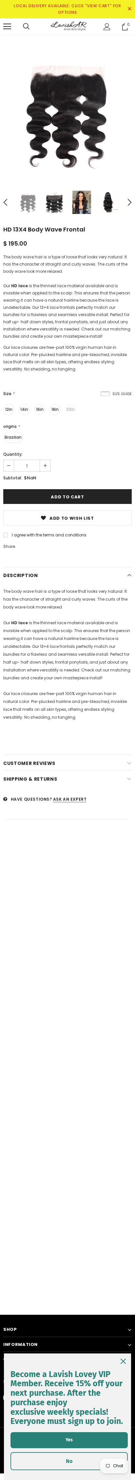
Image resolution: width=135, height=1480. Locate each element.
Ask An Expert (70, 799)
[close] (129, 9)
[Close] (123, 1361)
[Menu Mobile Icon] (7, 26)
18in (55, 409)
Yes (69, 1440)
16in (40, 409)
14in (24, 409)
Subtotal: (12, 478)
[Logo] (67, 26)
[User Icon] (107, 26)
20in (70, 409)
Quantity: (13, 454)
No (69, 1461)
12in (8, 409)
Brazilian (13, 437)
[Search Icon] (26, 26)
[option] (67, 113)
